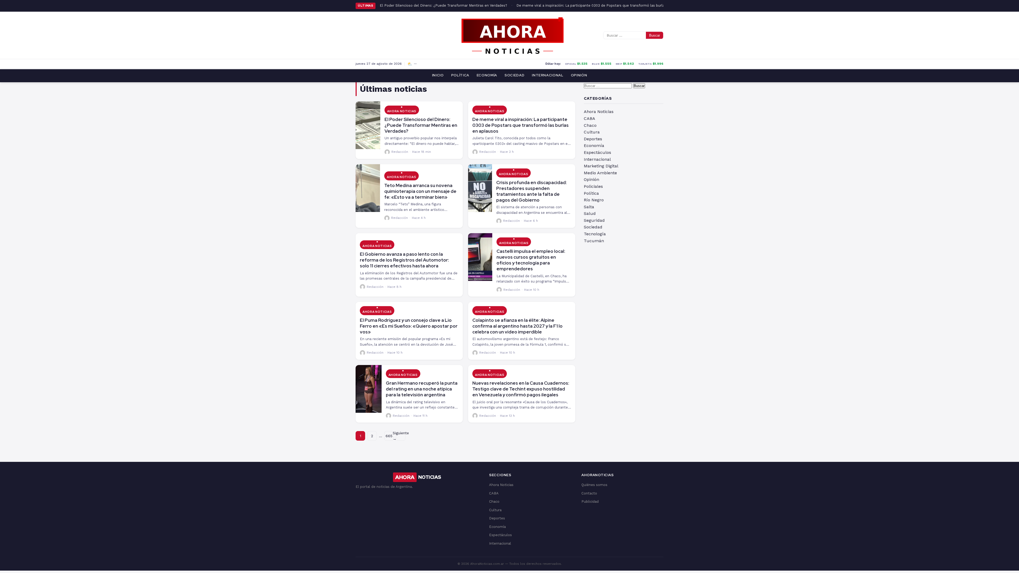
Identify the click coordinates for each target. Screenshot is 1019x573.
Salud (590, 213)
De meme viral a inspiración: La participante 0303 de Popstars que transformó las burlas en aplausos (602, 5)
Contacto (589, 493)
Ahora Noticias (401, 111)
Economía (487, 75)
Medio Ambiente (600, 172)
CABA (589, 118)
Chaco (590, 125)
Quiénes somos (594, 485)
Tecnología (595, 233)
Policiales (593, 186)
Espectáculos (597, 152)
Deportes (593, 138)
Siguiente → (400, 436)
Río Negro (594, 199)
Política (460, 75)
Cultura (592, 131)
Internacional (547, 75)
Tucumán (594, 240)
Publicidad (590, 501)
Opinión (579, 75)
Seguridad (594, 220)
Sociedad (514, 75)
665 (389, 436)
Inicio (438, 75)
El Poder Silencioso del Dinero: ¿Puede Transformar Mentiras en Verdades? (443, 5)
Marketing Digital (601, 165)
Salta (589, 206)
